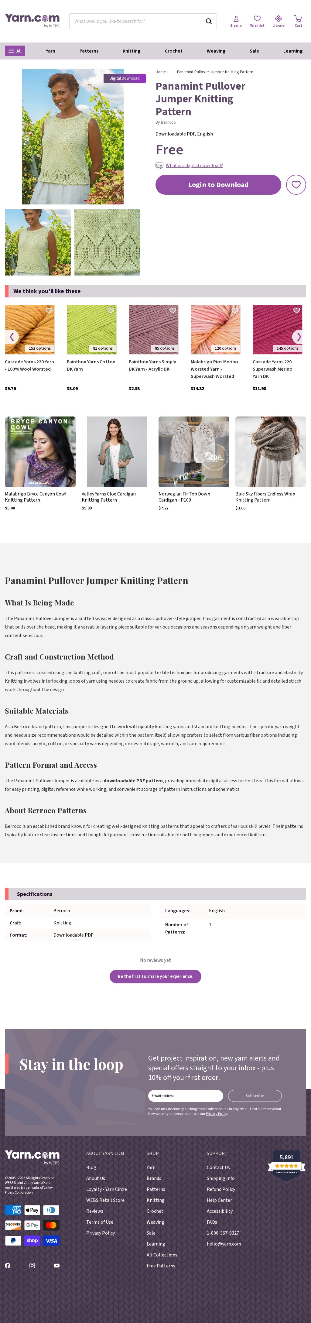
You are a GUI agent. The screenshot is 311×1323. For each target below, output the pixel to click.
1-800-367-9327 (223, 1233)
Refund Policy (221, 1189)
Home (161, 72)
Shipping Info (221, 1178)
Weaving (216, 51)
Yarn (50, 51)
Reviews (94, 1211)
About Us (95, 1178)
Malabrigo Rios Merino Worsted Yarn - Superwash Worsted (214, 369)
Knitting (131, 51)
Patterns (89, 51)
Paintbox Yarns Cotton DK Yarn (91, 365)
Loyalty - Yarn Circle (106, 1189)
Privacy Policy (216, 1113)
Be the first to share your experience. (155, 976)
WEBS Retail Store (105, 1200)
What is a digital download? (194, 165)
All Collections (162, 1255)
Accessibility (220, 1211)
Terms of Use (99, 1222)
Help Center (219, 1200)
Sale (254, 51)
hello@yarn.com (224, 1244)
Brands (154, 1178)
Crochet (174, 51)
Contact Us (218, 1167)
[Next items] (299, 337)
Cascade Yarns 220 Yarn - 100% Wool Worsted (29, 365)
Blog (91, 1167)
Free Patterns (161, 1266)
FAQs (212, 1222)
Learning (292, 51)
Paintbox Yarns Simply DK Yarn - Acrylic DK (152, 365)
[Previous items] (12, 337)
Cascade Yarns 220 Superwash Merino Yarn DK (272, 369)
